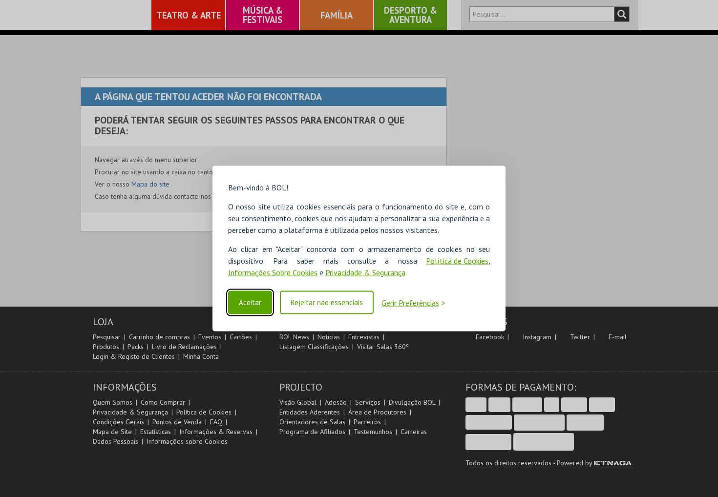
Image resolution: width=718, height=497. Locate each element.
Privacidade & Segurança (365, 272)
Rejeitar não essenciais (327, 302)
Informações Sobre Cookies (272, 272)
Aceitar (250, 302)
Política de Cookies (457, 261)
